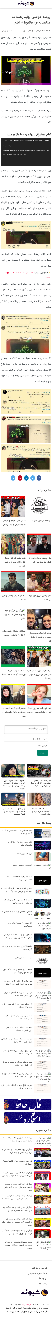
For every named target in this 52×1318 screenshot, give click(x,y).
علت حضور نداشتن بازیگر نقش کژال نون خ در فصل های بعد (15, 562)
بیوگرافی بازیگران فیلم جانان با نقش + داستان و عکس (14, 633)
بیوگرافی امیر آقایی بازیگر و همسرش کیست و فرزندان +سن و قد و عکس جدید (18, 1187)
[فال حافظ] (27, 1109)
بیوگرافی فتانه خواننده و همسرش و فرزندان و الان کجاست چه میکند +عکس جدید (16, 1222)
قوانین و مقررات (39, 1268)
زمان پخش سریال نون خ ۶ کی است (40, 597)
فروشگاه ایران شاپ (24, 853)
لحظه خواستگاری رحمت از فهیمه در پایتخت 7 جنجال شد (40, 637)
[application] (26, 152)
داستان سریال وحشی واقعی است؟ (14, 597)
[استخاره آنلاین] (27, 1123)
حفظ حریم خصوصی (37, 1273)
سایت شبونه (27, 1304)
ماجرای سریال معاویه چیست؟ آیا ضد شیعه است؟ (14, 672)
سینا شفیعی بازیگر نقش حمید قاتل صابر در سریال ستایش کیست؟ (39, 674)
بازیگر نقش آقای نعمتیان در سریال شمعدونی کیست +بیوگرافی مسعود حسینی (18, 1245)
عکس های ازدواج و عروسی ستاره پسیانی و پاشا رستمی (14, 522)
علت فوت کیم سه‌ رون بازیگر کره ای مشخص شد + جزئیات (39, 710)
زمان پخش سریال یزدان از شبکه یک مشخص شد (40, 560)
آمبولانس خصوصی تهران (22, 865)
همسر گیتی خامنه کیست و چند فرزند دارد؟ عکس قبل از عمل (14, 712)
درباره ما (43, 1278)
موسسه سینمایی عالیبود (41, 520)
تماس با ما (41, 1283)
